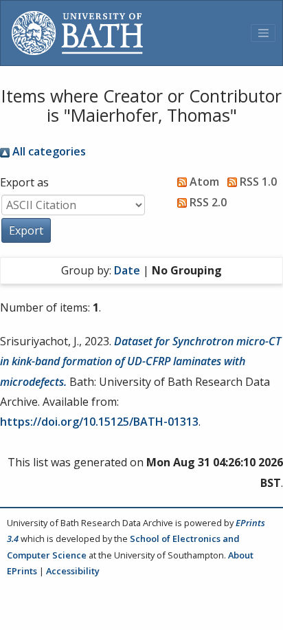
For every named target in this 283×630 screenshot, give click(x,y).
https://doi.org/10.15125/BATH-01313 (99, 421)
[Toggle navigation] (263, 33)
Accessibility (73, 571)
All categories (48, 151)
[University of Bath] (77, 33)
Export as (24, 182)
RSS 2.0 (207, 202)
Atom (203, 181)
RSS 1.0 (257, 181)
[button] (26, 230)
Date (127, 270)
